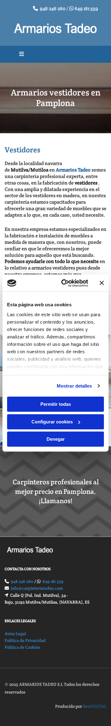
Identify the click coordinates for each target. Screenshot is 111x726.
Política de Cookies (22, 647)
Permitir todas (55, 404)
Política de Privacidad (25, 640)
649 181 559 (86, 8)
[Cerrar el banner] (102, 283)
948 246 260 (52, 8)
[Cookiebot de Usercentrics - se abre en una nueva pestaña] (65, 283)
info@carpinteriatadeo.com (37, 588)
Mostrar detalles (74, 385)
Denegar (56, 439)
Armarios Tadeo (73, 170)
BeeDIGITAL (94, 706)
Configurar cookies (52, 421)
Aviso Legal (15, 633)
